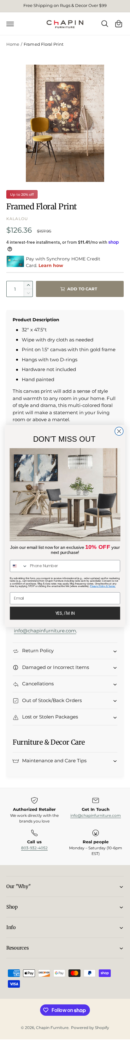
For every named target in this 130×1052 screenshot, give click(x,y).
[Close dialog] (119, 431)
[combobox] (18, 566)
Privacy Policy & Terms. (102, 586)
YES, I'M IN (65, 613)
